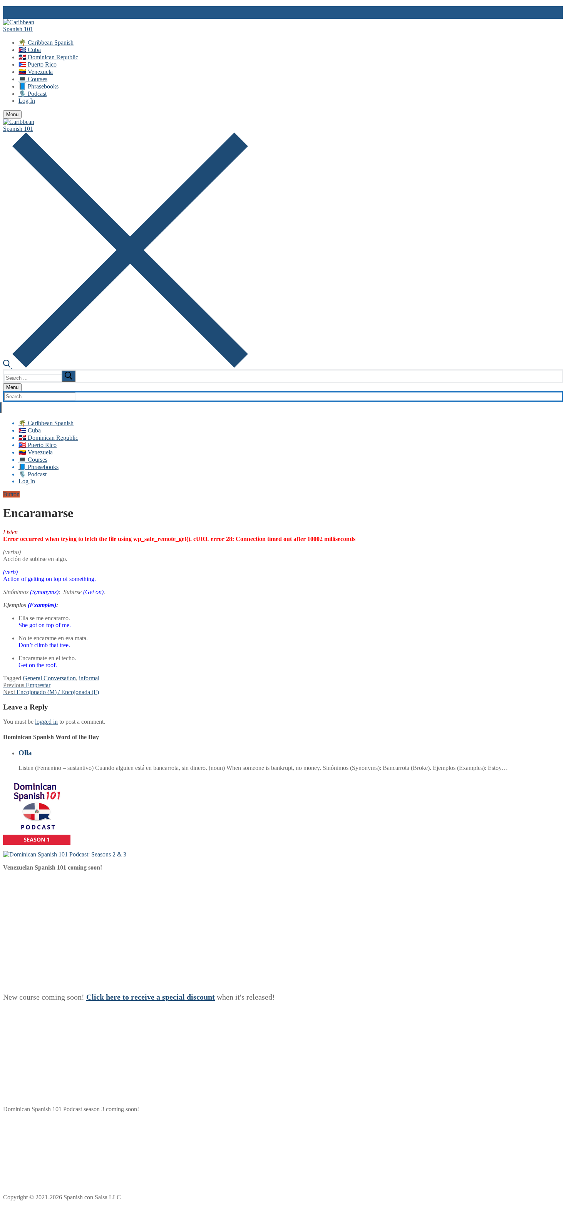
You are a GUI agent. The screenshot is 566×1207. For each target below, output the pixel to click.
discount (201, 997)
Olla (25, 753)
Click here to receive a (124, 997)
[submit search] (68, 376)
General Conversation (49, 678)
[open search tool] (125, 365)
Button (11, 494)
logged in (46, 721)
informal (89, 678)
